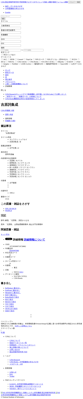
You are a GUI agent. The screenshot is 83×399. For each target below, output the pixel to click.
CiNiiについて (15, 340)
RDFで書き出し (11, 295)
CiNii (3, 110)
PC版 (3, 332)
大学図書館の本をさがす (14, 8)
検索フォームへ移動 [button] (60, 2)
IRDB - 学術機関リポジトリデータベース (25, 386)
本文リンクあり (9, 55)
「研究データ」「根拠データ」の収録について (23, 96)
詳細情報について (34, 239)
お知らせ (13, 372)
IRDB (12, 59)
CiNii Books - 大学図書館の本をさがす (24, 362)
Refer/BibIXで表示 (12, 297)
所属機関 (4, 35)
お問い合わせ (15, 350)
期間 (2, 48)
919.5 (21, 272)
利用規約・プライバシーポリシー (22, 345)
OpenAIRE (64, 64)
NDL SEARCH (10, 209)
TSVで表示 (9, 304)
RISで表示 (9, 299)
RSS (11, 374)
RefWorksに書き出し (13, 288)
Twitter (12, 376)
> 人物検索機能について (18, 84)
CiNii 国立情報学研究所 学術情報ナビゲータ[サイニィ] (22, 2)
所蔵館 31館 (9, 110)
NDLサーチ (40, 59)
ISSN (3, 39)
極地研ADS (39, 64)
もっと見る (5, 234)
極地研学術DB (52, 64)
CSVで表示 (9, 306)
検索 (78, 2)
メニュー (72, 2)
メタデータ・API (16, 364)
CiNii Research (15, 360)
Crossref (20, 59)
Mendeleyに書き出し (13, 293)
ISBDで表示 (9, 311)
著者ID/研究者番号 (8, 30)
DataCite (29, 59)
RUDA (74, 59)
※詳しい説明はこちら (23, 326)
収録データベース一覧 (18, 343)
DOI (2, 43)
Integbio (6, 64)
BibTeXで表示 (10, 302)
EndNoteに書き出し (12, 290)
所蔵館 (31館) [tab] (10, 121)
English (7, 12)
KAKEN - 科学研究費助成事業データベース (26, 384)
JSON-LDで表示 (11, 309)
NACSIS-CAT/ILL (48, 62)
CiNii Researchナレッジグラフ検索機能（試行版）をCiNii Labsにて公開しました (35, 94)
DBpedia (60, 62)
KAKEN (69, 62)
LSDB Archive (26, 64)
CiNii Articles (22, 62)
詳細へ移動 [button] (47, 2)
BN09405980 (14, 251)
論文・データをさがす (13, 6)
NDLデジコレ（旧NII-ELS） (58, 59)
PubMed (15, 64)
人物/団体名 (5, 26)
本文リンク (5, 52)
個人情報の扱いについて (19, 347)
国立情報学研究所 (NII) (18, 352)
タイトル (4, 21)
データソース (6, 57)
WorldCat (8, 210)
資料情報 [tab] (8, 118)
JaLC (5, 59)
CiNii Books (34, 62)
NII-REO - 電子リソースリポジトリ (23, 389)
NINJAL (11, 62)
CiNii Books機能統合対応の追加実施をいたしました (25, 99)
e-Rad (78, 62)
